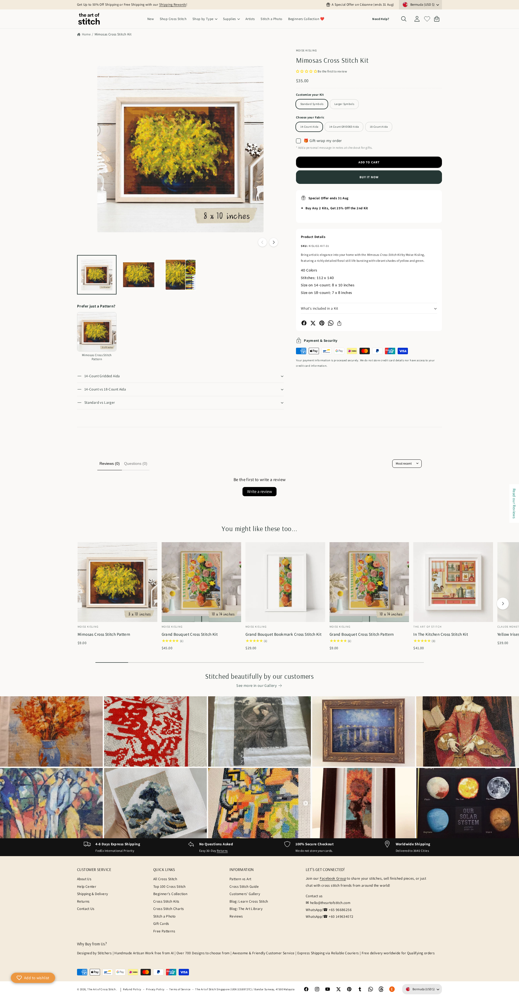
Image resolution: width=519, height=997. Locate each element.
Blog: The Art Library (245, 908)
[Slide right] (273, 242)
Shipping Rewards (172, 4)
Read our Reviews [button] (514, 503)
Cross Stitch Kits (166, 901)
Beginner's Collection (170, 893)
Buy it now (369, 177)
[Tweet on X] (313, 323)
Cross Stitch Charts (168, 908)
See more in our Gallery (256, 685)
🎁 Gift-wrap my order (323, 140)
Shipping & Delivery (92, 893)
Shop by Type (203, 18)
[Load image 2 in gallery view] (138, 274)
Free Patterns (164, 931)
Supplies (229, 18)
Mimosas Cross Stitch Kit (113, 34)
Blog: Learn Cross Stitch (248, 901)
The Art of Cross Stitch (101, 989)
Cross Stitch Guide (244, 886)
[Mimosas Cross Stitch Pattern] (97, 332)
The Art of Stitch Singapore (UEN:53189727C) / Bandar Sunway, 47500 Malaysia (244, 989)
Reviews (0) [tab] (109, 463)
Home (86, 34)
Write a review (259, 491)
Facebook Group (333, 878)
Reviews (236, 916)
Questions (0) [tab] (135, 463)
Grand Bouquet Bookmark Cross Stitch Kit (283, 634)
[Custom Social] (392, 989)
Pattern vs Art (240, 878)
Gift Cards (161, 923)
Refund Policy (132, 989)
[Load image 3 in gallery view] (180, 274)
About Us (84, 878)
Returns (222, 851)
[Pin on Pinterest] (322, 323)
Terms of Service (179, 989)
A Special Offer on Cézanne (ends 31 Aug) (363, 4)
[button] (204, 19)
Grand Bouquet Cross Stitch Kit (190, 634)
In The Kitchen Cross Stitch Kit (440, 634)
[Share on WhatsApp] (331, 323)
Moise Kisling (306, 50)
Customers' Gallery (244, 893)
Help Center (86, 886)
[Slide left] (262, 242)
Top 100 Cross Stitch (169, 886)
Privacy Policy (155, 989)
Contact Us (86, 908)
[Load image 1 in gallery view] (97, 274)
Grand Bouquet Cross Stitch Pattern (362, 634)
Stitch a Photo (164, 916)
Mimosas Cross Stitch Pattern (104, 634)
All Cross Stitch (165, 878)
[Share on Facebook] (304, 323)
